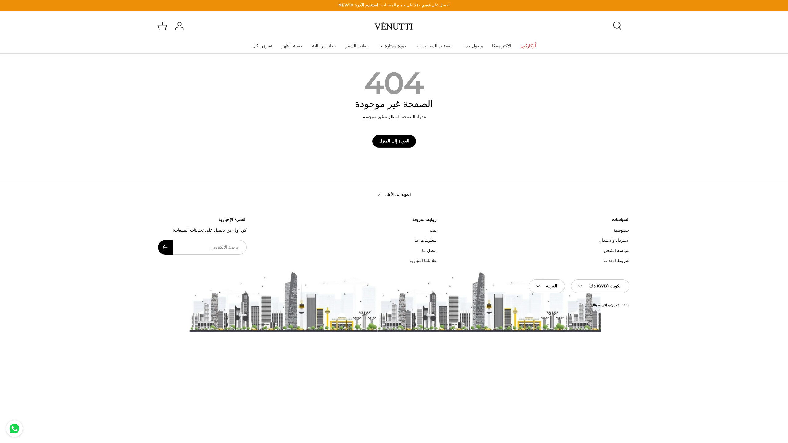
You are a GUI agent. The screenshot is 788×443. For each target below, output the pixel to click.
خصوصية (621, 230)
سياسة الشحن (616, 250)
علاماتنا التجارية (422, 260)
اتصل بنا (429, 250)
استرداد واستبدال (614, 240)
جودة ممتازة (396, 46)
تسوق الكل (262, 46)
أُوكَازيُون (528, 46)
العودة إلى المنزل (394, 141)
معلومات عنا (425, 240)
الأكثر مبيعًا (501, 46)
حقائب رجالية (324, 46)
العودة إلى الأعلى (397, 194)
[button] (162, 26)
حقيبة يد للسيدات (437, 46)
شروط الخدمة (616, 260)
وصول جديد (472, 46)
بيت (433, 230)
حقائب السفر (357, 46)
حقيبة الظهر (292, 46)
